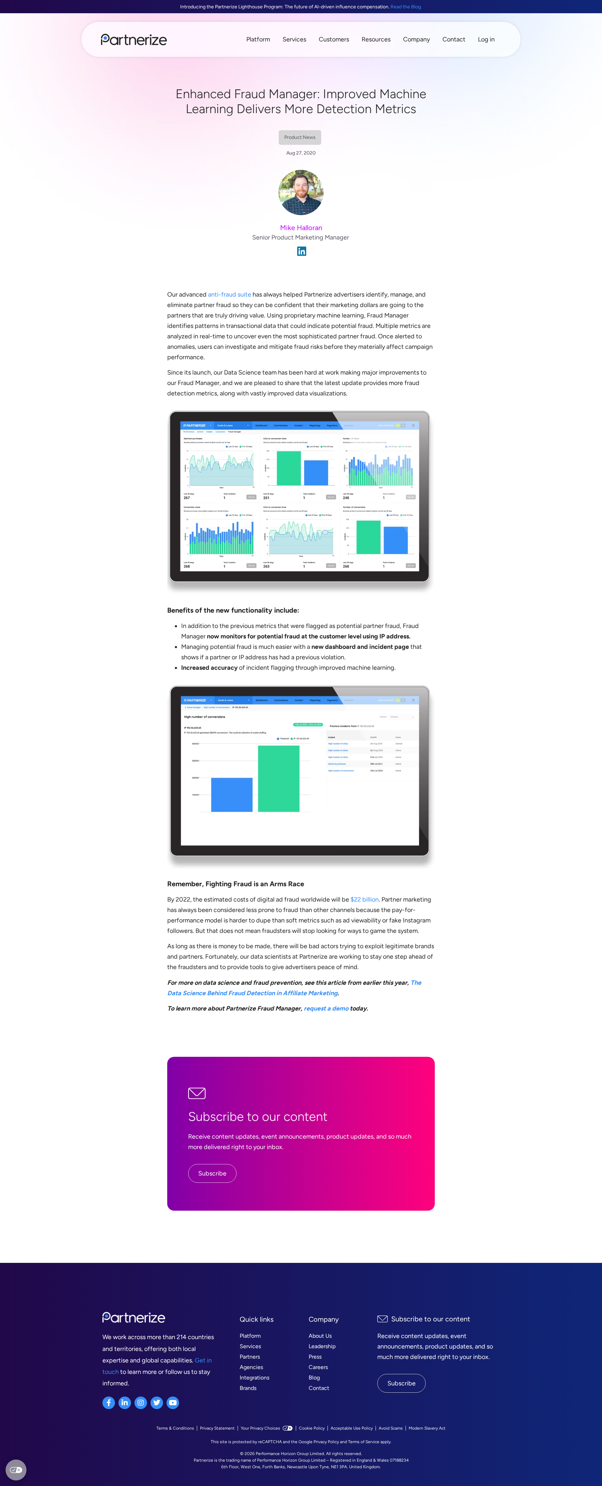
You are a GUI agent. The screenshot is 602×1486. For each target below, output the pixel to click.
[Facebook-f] (108, 1403)
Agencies (251, 1367)
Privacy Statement (217, 1428)
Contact (453, 39)
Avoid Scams (391, 1428)
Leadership (322, 1346)
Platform (258, 39)
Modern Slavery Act (427, 1428)
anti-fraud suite (229, 294)
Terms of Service (363, 1441)
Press (315, 1356)
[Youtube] (173, 1403)
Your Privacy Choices (260, 1428)
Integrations (254, 1377)
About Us (320, 1335)
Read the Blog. (406, 7)
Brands (248, 1388)
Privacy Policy (326, 1441)
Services (294, 39)
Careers (318, 1367)
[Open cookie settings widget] (16, 1470)
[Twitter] (156, 1403)
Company (416, 39)
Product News (300, 137)
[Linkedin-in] (124, 1403)
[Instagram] (140, 1403)
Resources (376, 39)
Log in (486, 39)
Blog (314, 1377)
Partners (250, 1356)
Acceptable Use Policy (352, 1428)
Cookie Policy (312, 1428)
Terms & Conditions (175, 1428)
